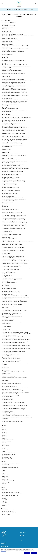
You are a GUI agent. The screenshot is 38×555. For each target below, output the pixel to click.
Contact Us (22, 530)
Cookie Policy (3, 543)
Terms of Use (22, 535)
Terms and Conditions (23, 533)
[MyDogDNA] (19, 4)
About (2, 539)
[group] (19, 9)
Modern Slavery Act (4, 546)
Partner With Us (22, 532)
